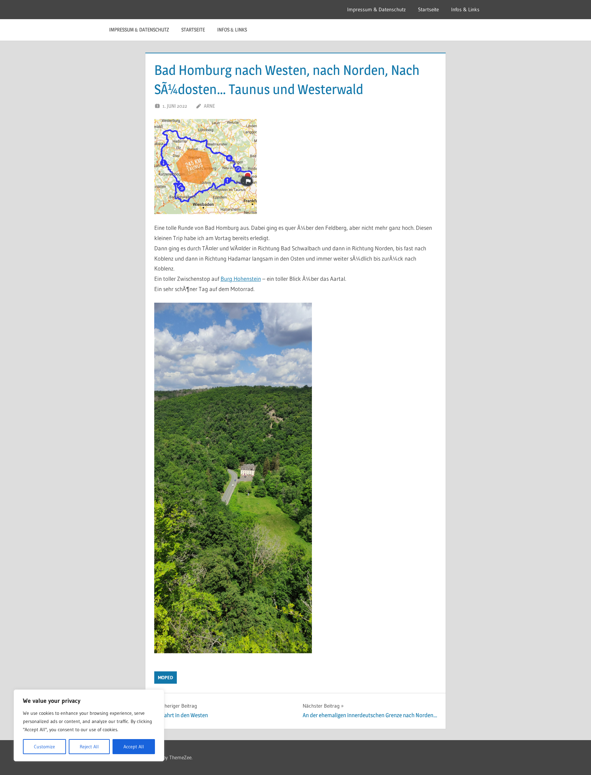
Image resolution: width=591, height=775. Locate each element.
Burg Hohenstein (241, 278)
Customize (44, 747)
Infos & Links (465, 9)
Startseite (428, 9)
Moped (165, 677)
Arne (209, 106)
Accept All (133, 747)
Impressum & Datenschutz (376, 9)
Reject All (89, 747)
